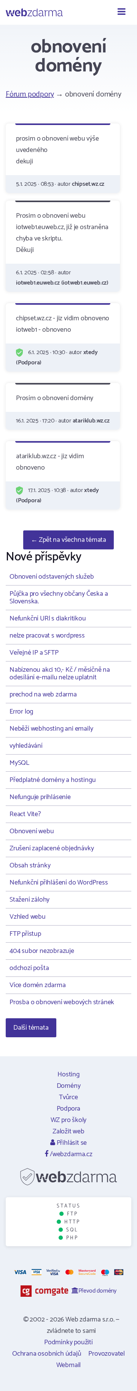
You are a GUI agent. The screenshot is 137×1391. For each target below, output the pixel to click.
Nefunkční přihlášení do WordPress (59, 882)
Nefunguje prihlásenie (40, 797)
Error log (21, 711)
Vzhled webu (28, 917)
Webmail (68, 1365)
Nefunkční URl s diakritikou (48, 618)
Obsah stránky (30, 865)
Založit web (68, 1131)
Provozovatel (106, 1353)
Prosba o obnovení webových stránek (62, 1002)
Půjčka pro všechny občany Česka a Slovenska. (59, 597)
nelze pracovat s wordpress (47, 635)
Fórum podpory (30, 94)
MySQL (19, 763)
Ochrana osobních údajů (46, 1353)
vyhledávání (26, 746)
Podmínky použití (68, 1342)
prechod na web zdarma (43, 694)
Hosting (68, 1074)
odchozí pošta (29, 968)
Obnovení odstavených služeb (52, 576)
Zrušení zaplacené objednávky (52, 848)
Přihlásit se (71, 1143)
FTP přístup (25, 934)
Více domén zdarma (38, 985)
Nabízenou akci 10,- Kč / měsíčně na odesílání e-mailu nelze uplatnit (60, 673)
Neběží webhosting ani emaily (51, 728)
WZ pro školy (69, 1120)
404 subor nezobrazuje (42, 951)
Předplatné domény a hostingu (53, 780)
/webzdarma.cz (70, 1154)
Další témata (31, 1027)
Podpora (69, 1108)
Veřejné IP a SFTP (34, 652)
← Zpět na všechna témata (68, 540)
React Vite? (25, 814)
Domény (69, 1086)
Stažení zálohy (29, 899)
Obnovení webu (32, 831)
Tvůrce (68, 1097)
